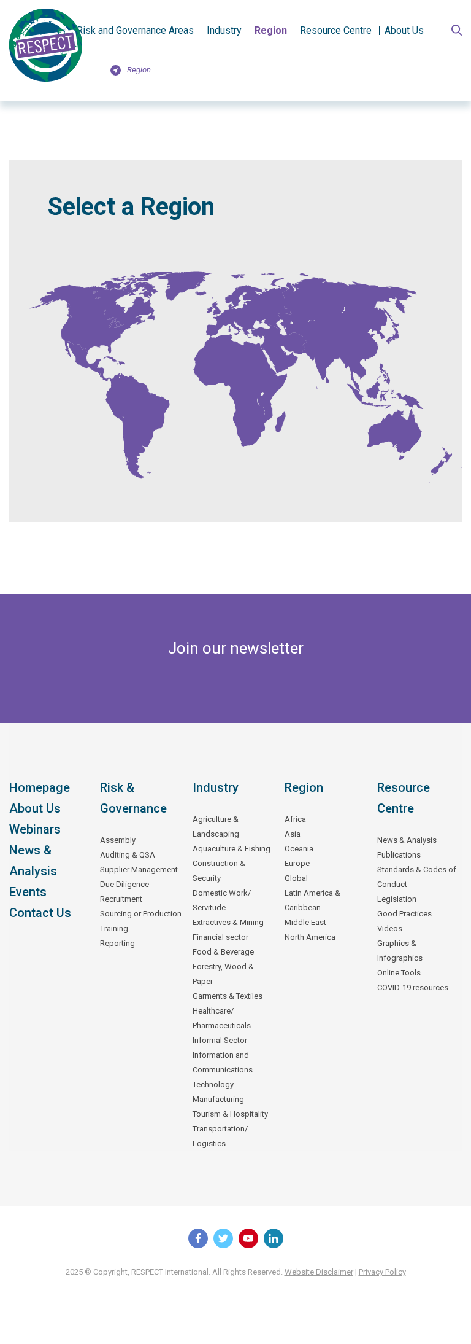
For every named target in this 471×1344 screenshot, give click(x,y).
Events (28, 892)
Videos (389, 928)
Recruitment (121, 899)
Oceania (299, 848)
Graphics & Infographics (400, 951)
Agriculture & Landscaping (216, 826)
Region (271, 30)
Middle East (305, 922)
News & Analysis (33, 860)
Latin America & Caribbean (312, 900)
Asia (293, 833)
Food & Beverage (223, 951)
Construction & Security (219, 871)
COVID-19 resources (412, 987)
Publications (399, 854)
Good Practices (404, 913)
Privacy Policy (382, 1271)
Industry (224, 30)
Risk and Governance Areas (135, 30)
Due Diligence (124, 884)
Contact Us (40, 912)
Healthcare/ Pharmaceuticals (222, 1018)
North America (310, 937)
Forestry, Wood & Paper (223, 974)
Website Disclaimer (319, 1271)
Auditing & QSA (127, 854)
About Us (404, 30)
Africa (295, 819)
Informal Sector (220, 1040)
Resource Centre (336, 30)
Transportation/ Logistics (220, 1136)
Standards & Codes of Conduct (416, 877)
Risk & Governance (133, 798)
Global (296, 878)
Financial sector (220, 937)
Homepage (39, 787)
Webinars (35, 829)
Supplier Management (139, 869)
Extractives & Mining (228, 922)
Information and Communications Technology (223, 1069)
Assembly (118, 840)
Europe (297, 863)
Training (114, 928)
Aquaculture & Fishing (231, 848)
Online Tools (399, 972)
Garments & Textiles (227, 996)
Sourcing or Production (141, 913)
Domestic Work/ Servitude (222, 900)
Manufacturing (218, 1099)
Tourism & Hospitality (230, 1114)
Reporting (117, 943)
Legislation (396, 899)
